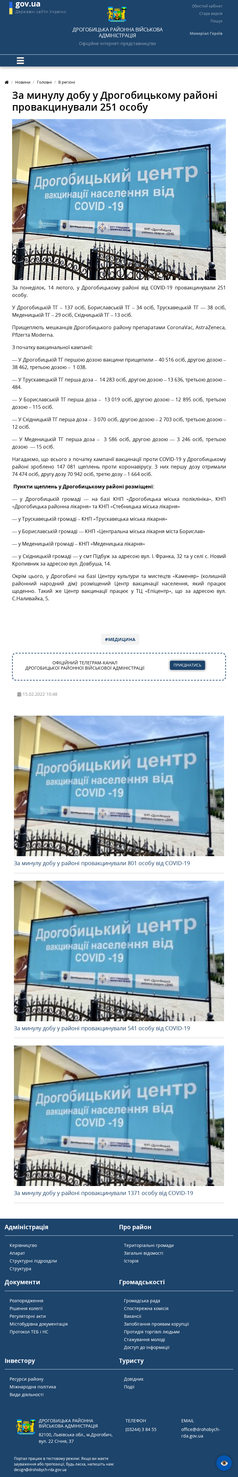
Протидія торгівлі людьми (152, 1332)
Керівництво (23, 1245)
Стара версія (211, 13)
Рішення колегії (26, 1308)
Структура (20, 1269)
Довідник (133, 1379)
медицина (121, 639)
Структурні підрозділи (33, 1261)
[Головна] (7, 82)
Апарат (17, 1253)
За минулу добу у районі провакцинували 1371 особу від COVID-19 (103, 1193)
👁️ (224, 1463)
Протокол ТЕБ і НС (29, 1332)
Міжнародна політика (33, 1387)
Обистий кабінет (207, 6)
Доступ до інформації (147, 1347)
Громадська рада (142, 1301)
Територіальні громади (149, 1245)
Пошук (216, 21)
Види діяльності (27, 1394)
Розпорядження (26, 1301)
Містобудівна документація (39, 1324)
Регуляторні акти (28, 1316)
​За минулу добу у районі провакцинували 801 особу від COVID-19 (102, 863)
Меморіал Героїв (206, 33)
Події (129, 1387)
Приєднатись (187, 665)
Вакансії (132, 1316)
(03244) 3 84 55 (141, 1429)
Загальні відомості (143, 1253)
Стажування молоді (144, 1339)
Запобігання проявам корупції (156, 1324)
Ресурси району (26, 1379)
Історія (131, 1261)
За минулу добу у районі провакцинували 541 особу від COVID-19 (102, 1028)
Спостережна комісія (146, 1308)
